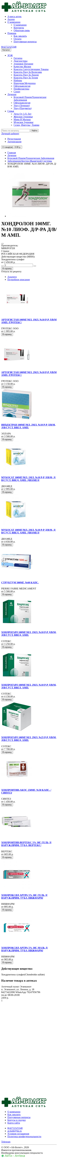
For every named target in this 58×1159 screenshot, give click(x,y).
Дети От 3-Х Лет (22, 114)
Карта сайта (13, 1123)
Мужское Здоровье (23, 122)
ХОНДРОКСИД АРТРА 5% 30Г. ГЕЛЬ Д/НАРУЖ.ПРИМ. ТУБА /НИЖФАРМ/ (24, 896)
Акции (11, 19)
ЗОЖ (10, 55)
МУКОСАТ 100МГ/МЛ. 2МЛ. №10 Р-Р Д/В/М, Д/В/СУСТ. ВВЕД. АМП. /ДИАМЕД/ (28, 531)
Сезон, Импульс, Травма (26, 125)
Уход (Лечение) (22, 105)
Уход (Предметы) (23, 108)
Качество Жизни (22, 66)
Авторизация (14, 141)
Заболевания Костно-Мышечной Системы (29, 161)
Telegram (5, 1141)
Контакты (19, 27)
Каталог (6, 50)
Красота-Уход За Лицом (26, 75)
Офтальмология (22, 86)
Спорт (17, 91)
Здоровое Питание (23, 63)
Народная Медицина (25, 83)
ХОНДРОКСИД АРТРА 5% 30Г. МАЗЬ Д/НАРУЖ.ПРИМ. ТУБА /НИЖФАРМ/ (24, 949)
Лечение (11, 94)
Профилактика (21, 88)
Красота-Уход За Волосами (28, 72)
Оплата (17, 38)
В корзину (7, 268)
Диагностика (20, 61)
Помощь (11, 33)
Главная (11, 152)
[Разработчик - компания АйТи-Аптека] (13, 1156)
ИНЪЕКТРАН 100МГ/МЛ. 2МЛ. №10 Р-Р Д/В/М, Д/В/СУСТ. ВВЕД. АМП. (28, 426)
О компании (13, 22)
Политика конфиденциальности (24, 1136)
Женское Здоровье (23, 116)
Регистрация (14, 138)
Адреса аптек (14, 16)
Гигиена (18, 58)
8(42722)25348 (8, 47)
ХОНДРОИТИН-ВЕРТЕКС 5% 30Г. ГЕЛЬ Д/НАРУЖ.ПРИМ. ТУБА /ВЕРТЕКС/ (26, 844)
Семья (10, 111)
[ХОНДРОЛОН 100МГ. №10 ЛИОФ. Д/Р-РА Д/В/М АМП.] (30, 216)
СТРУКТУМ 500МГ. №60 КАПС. (20, 582)
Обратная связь (22, 30)
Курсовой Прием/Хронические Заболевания (30, 158)
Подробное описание (18, 279)
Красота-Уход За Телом (26, 77)
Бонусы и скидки (16, 1120)
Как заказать (20, 36)
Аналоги (12, 276)
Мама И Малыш (22, 119)
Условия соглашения (18, 1133)
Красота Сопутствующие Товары (31, 69)
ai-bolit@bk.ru (14, 1131)
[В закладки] (2, 243)
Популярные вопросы (25, 41)
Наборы (18, 80)
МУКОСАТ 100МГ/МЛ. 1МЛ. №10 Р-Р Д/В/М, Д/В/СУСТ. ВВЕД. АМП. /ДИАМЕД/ (28, 478)
